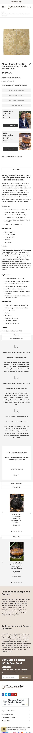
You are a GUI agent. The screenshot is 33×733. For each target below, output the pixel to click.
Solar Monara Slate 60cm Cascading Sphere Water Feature (16, 518)
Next (30, 513)
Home (3, 12)
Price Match (10, 125)
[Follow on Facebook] (3, 694)
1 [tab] (11, 531)
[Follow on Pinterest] (12, 694)
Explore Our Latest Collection (11, 77)
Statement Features (16, 1)
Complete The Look (8, 81)
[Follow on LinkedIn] (9, 694)
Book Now (10, 149)
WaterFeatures (19, 727)
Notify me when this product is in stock (14, 85)
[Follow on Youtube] (15, 694)
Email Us (16, 475)
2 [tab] (14, 531)
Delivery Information (16, 469)
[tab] (16, 250)
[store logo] (17, 7)
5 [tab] (21, 531)
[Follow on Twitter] (6, 694)
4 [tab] (19, 531)
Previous (2, 512)
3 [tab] (16, 531)
